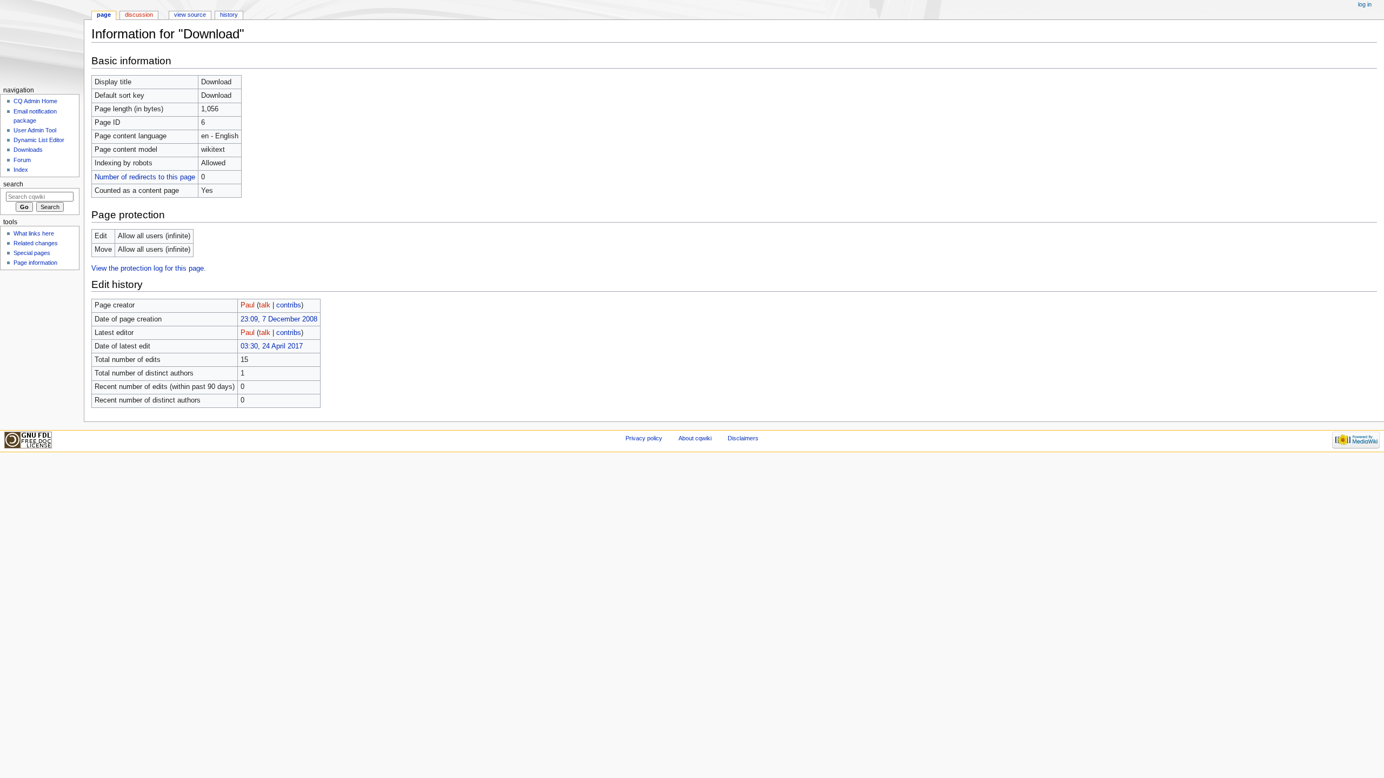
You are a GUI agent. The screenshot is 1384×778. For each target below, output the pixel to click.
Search (13, 184)
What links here (34, 233)
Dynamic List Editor (39, 140)
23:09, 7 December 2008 (279, 319)
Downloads (28, 149)
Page (104, 14)
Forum (22, 160)
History (229, 14)
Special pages (32, 253)
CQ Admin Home (35, 101)
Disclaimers (743, 438)
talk (264, 305)
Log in (1365, 4)
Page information (35, 262)
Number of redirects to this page (145, 177)
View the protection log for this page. (148, 268)
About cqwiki (694, 438)
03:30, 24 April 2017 (272, 346)
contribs (288, 305)
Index (21, 169)
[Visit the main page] (42, 42)
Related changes (36, 243)
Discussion (139, 14)
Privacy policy (644, 438)
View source (190, 14)
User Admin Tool (35, 130)
